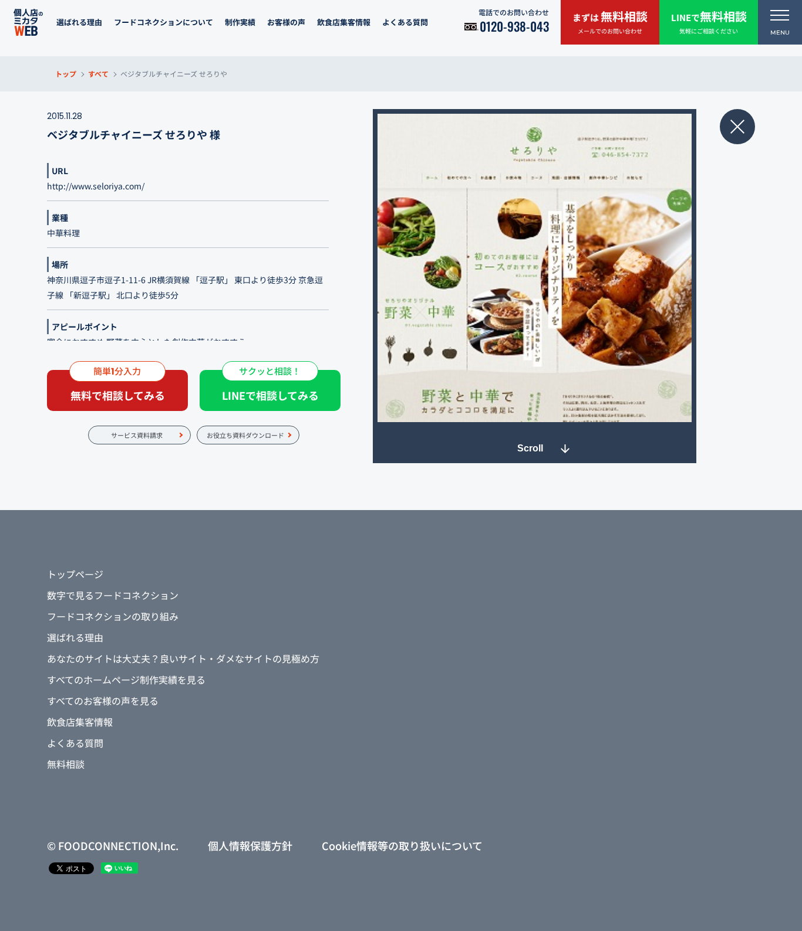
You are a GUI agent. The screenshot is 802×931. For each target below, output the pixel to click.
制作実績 (240, 22)
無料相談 (66, 764)
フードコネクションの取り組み (112, 616)
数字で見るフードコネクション (112, 595)
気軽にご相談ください (709, 21)
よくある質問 (405, 22)
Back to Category (737, 126)
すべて (98, 74)
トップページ (75, 574)
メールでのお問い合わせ (610, 21)
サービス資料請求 (137, 435)
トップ (65, 74)
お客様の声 (286, 22)
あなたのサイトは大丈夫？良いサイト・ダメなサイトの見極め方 (183, 658)
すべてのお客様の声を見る (103, 701)
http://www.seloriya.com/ (95, 186)
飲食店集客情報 (343, 22)
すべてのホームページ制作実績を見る (126, 679)
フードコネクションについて (163, 22)
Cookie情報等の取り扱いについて (402, 845)
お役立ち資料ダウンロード (245, 435)
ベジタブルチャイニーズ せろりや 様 (133, 134)
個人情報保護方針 (250, 845)
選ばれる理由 (79, 22)
